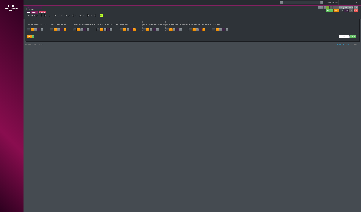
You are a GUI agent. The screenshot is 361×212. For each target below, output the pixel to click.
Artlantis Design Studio (342, 44)
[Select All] (324, 7)
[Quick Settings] (337, 7)
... (1, 17)
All (28, 7)
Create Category (332, 2)
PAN (11, 6)
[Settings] (351, 2)
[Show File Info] (322, 7)
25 (355, 8)
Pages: (29, 36)
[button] (355, 2)
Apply (353, 36)
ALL (101, 15)
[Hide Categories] (327, 7)
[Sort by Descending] (331, 7)
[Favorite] (42, 29)
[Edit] (28, 29)
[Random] (348, 2)
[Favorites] (345, 2)
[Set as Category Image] (32, 29)
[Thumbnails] (38, 29)
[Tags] (342, 2)
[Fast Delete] (319, 7)
